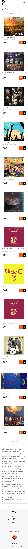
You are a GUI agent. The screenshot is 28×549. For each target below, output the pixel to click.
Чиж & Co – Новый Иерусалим (9, 37)
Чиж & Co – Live (5, 357)
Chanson (10, 531)
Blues (18, 528)
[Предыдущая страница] (2, 439)
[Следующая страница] (25, 439)
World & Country (14, 529)
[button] (20, 2)
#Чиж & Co (4, 39)
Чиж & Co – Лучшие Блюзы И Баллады (11, 427)
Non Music (17, 531)
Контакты (14, 522)
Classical (24, 526)
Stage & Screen (23, 529)
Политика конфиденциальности (14, 519)
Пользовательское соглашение (14, 521)
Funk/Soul (24, 528)
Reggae (3, 528)
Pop (7, 526)
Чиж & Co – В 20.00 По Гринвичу (9, 178)
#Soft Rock (9, 39)
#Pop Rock (13, 251)
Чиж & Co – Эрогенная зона (8, 213)
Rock (3, 526)
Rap (13, 528)
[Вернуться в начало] (3, 2)
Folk (3, 529)
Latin (7, 529)
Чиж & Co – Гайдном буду (8, 107)
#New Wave (9, 251)
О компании (14, 518)
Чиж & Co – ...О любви (7, 143)
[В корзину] (21, 42)
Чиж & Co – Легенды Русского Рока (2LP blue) (13, 392)
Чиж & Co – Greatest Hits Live (8, 285)
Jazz (18, 526)
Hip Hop (9, 528)
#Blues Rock (13, 39)
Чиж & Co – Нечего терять (8, 72)
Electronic (13, 526)
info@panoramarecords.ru (14, 545)
